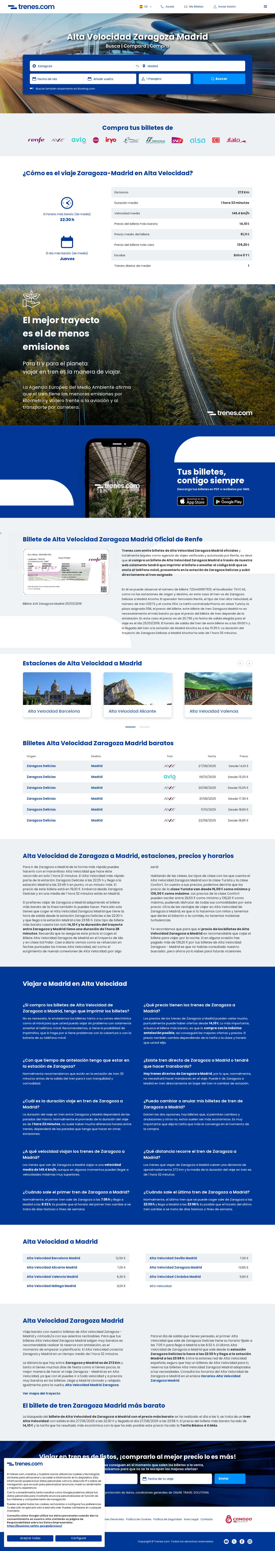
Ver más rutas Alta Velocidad (209, 663)
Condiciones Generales (108, 1519)
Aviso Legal (191, 1519)
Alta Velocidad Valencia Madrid (52, 1277)
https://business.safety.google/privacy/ (34, 1526)
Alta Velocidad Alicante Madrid (52, 1267)
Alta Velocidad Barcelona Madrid (53, 1258)
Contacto (207, 1519)
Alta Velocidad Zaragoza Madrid (176, 1267)
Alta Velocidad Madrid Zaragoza (92, 1385)
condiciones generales (151, 1493)
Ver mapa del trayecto (41, 1393)
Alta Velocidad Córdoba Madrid (175, 1277)
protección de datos (119, 1493)
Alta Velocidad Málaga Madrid (51, 1286)
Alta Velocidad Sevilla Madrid (173, 1258)
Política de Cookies (138, 1519)
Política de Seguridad (167, 1519)
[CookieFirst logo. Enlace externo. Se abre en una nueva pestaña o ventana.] (24, 1464)
